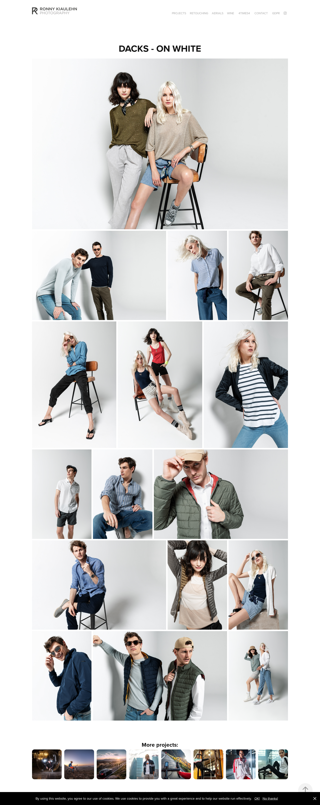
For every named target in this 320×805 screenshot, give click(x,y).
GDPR (276, 13)
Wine (230, 13)
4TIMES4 (244, 13)
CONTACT (261, 13)
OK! (257, 798)
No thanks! (270, 798)
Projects (179, 13)
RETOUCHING (199, 13)
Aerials (217, 13)
